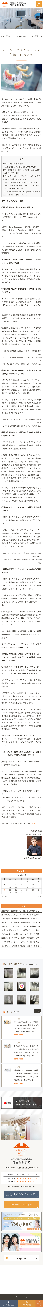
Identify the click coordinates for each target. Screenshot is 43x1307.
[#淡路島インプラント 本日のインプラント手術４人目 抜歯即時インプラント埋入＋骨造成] (8, 973)
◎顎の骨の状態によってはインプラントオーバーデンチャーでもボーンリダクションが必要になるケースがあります (22, 185)
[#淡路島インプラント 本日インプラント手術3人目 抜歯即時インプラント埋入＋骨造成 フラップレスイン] (21, 973)
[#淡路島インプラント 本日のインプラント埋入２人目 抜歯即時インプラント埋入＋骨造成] (34, 973)
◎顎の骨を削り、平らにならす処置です (20, 167)
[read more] (19, 1034)
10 (27, 884)
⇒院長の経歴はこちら (33, 858)
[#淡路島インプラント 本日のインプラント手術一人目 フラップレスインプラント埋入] (21, 999)
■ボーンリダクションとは (12, 163)
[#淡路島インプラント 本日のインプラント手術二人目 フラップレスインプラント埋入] (8, 999)
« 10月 (5, 896)
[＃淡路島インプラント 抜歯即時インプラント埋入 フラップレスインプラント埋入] (34, 999)
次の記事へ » (36, 36)
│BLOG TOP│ (21, 36)
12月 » (38, 896)
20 (4, 890)
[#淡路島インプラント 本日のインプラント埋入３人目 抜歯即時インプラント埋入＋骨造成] (34, 986)
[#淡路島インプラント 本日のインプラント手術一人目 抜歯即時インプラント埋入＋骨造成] (8, 986)
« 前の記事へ (6, 36)
